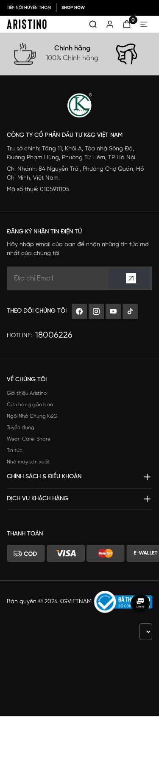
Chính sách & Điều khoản (44, 477)
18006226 (54, 335)
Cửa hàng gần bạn (30, 405)
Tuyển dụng (20, 427)
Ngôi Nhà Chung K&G (32, 416)
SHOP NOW (73, 8)
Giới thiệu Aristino (27, 393)
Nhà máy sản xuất (28, 462)
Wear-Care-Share (28, 439)
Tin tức (14, 450)
